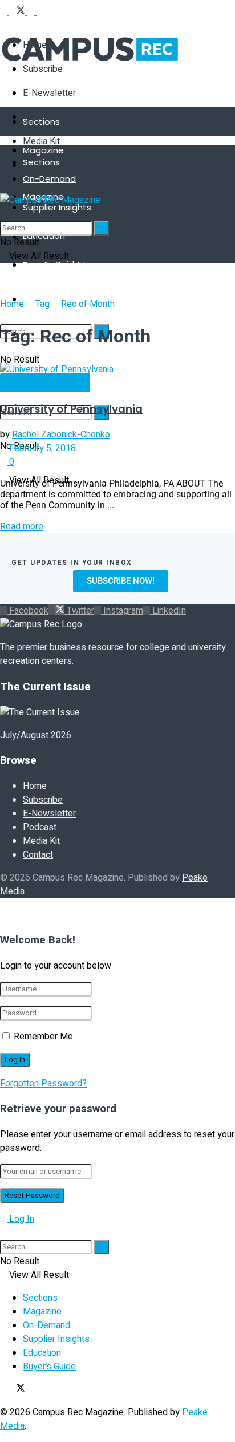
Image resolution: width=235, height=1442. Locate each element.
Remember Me (43, 1036)
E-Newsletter (49, 93)
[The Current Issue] (40, 712)
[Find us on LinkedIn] (40, 12)
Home (12, 304)
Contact (38, 855)
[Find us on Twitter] (18, 12)
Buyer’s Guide (49, 1366)
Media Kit (41, 141)
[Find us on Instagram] (32, 12)
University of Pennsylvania (71, 409)
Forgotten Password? (43, 1083)
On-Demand (49, 179)
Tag (42, 304)
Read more (21, 526)
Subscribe (43, 800)
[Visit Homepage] (91, 71)
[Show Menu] (3, 186)
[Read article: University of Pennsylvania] (117, 369)
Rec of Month (88, 304)
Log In (20, 1219)
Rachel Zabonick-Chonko (61, 434)
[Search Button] (3, 214)
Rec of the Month (45, 383)
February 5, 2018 (41, 448)
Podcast (39, 827)
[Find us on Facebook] (4, 12)
